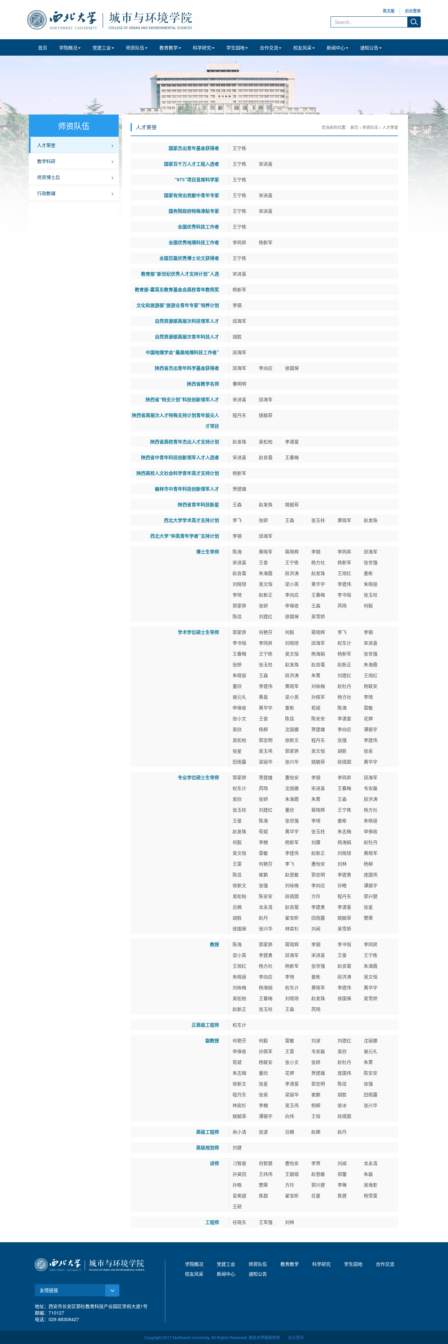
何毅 (368, 605)
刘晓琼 (239, 584)
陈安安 (318, 718)
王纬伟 (266, 1174)
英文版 (389, 11)
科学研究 (321, 1264)
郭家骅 (239, 605)
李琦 (237, 594)
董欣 (237, 686)
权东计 (344, 642)
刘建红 (266, 616)
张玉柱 (318, 520)
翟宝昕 (292, 917)
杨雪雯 (370, 1195)
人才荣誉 (46, 145)
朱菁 (315, 675)
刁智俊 (239, 1163)
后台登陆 (296, 1337)
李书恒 (344, 594)
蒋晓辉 (292, 551)
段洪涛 (292, 573)
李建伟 (344, 584)
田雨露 (239, 761)
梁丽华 (266, 761)
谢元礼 (239, 696)
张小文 (239, 718)
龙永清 (266, 907)
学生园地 (353, 1264)
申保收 (292, 605)
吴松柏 (266, 441)
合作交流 (385, 1264)
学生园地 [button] (235, 47)
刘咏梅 (318, 686)
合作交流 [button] (269, 47)
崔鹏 (263, 874)
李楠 (263, 842)
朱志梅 (344, 831)
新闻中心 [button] (336, 47)
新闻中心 (226, 1273)
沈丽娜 (292, 729)
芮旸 (342, 605)
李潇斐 (292, 441)
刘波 (315, 1040)
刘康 (315, 842)
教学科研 (46, 161)
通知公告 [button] (369, 47)
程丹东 (239, 415)
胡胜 (237, 336)
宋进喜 (266, 163)
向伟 (289, 1116)
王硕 (237, 1206)
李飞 (237, 520)
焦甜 (263, 1195)
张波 (263, 1131)
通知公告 (258, 1273)
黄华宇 (318, 584)
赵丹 (263, 917)
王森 (237, 504)
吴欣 (237, 729)
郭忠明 (266, 740)
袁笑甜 (239, 1195)
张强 (342, 740)
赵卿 (315, 1131)
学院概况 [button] (68, 47)
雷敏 (368, 707)
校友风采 (194, 1273)
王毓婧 (292, 1174)
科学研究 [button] (202, 47)
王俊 (263, 562)
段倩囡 (344, 761)
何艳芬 (266, 632)
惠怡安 (292, 777)
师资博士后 (48, 177)
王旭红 (344, 573)
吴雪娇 (318, 616)
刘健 (237, 1147)
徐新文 (292, 740)
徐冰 (342, 1105)
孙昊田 (239, 1174)
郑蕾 (342, 1174)
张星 (237, 750)
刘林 (342, 863)
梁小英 (292, 584)
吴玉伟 (266, 750)
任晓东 (239, 1222)
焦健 (342, 1195)
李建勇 (344, 874)
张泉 (368, 750)
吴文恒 (266, 584)
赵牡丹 (344, 686)
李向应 (266, 368)
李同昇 (239, 242)
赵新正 (266, 594)
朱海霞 (266, 573)
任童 (315, 1195)
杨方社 (318, 562)
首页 (42, 47)
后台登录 (413, 11)
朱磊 (368, 1174)
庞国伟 (370, 874)
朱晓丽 (370, 584)
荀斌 (315, 707)
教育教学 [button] (168, 47)
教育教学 (289, 1264)
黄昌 (263, 696)
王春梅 (292, 457)
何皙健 (266, 1163)
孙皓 (342, 885)
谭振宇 (370, 729)
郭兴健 (370, 896)
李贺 (315, 1163)
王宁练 (239, 148)
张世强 (370, 562)
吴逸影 (370, 1184)
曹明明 (239, 383)
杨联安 (370, 686)
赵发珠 (239, 441)
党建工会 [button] (101, 47)
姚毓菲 (266, 415)
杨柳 (263, 729)
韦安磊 (370, 788)
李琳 (342, 1184)
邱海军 (239, 320)
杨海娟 (318, 653)
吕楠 (237, 907)
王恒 (315, 1116)
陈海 (237, 551)
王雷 (237, 863)
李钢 (237, 305)
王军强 (266, 1222)
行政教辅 (46, 193)
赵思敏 (292, 874)
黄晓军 (344, 520)
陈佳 (237, 616)
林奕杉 (292, 928)
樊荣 (368, 917)
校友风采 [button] (302, 47)
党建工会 (226, 1264)
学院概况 (194, 1264)
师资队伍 (370, 127)
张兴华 (292, 761)
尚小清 (239, 1131)
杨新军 (266, 242)
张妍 (263, 520)
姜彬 (368, 573)
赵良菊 (266, 457)
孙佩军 (318, 696)
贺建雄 (239, 488)
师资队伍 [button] (135, 47)
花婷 (368, 718)
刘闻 (315, 928)
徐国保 (292, 368)
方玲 (315, 896)
